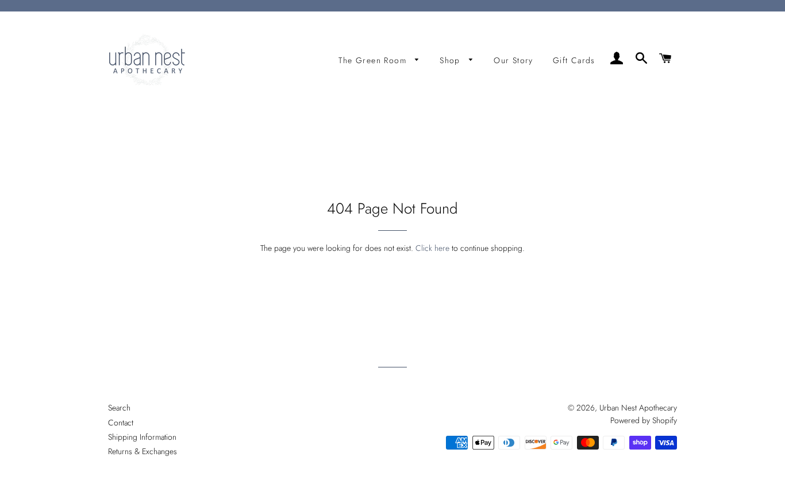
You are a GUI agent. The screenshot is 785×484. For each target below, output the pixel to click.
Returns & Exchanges (142, 451)
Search (119, 407)
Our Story (513, 60)
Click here (432, 248)
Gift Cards (574, 60)
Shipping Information (142, 437)
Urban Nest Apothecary (638, 407)
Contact (120, 422)
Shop (451, 60)
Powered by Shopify (643, 420)
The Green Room (373, 60)
